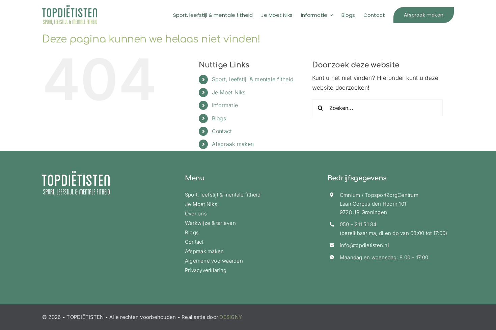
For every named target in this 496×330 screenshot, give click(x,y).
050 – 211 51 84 (358, 224)
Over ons (196, 213)
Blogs (219, 118)
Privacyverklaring (205, 270)
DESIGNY (230, 317)
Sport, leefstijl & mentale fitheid (253, 79)
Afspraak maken (233, 144)
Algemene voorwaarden (214, 261)
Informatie (225, 105)
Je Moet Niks (229, 92)
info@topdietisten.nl (364, 245)
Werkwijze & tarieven (210, 223)
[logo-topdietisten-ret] (69, 7)
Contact (222, 131)
